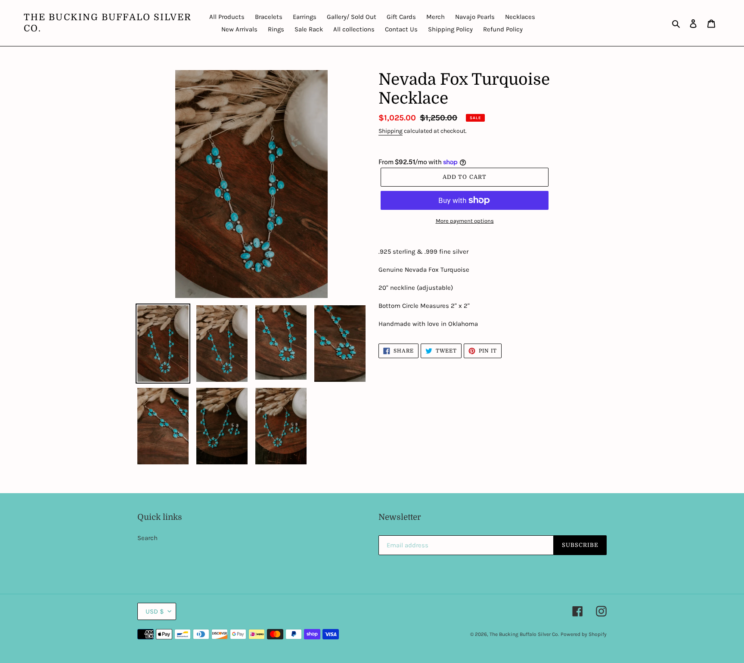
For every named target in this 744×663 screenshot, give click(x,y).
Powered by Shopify (584, 634)
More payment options (465, 221)
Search (147, 538)
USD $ (155, 611)
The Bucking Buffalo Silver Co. (108, 22)
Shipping (390, 131)
